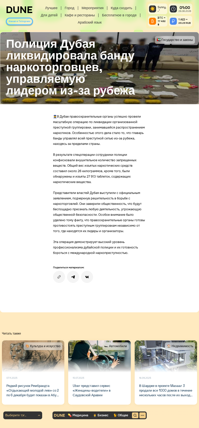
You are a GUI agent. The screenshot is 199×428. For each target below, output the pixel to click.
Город (69, 8)
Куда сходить (121, 8)
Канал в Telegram (19, 21)
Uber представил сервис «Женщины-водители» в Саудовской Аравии (92, 390)
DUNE (19, 10)
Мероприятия (93, 8)
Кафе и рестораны (80, 15)
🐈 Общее (120, 415)
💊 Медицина (78, 415)
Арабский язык (90, 22)
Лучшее (51, 8)
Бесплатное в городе (119, 15)
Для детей (49, 15)
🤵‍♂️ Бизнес (100, 415)
